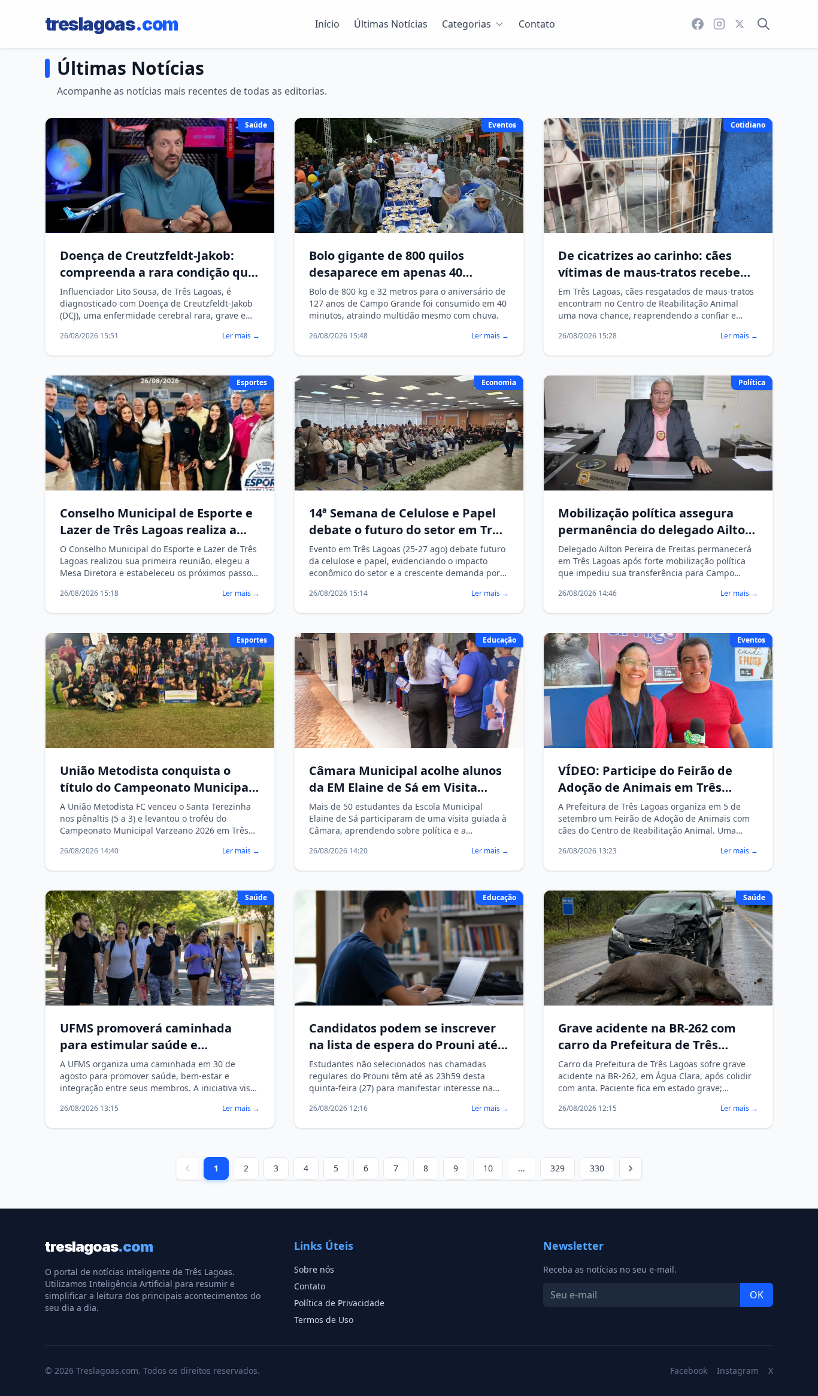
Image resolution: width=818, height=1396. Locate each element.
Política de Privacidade (339, 1303)
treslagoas (111, 24)
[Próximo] (630, 1168)
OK (757, 1294)
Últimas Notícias (391, 24)
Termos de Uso (323, 1319)
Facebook (688, 1370)
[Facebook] (698, 24)
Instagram (738, 1370)
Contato (537, 24)
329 (557, 1168)
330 (597, 1168)
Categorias (466, 24)
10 (488, 1168)
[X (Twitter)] (739, 24)
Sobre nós (314, 1269)
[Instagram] (719, 24)
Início (327, 24)
